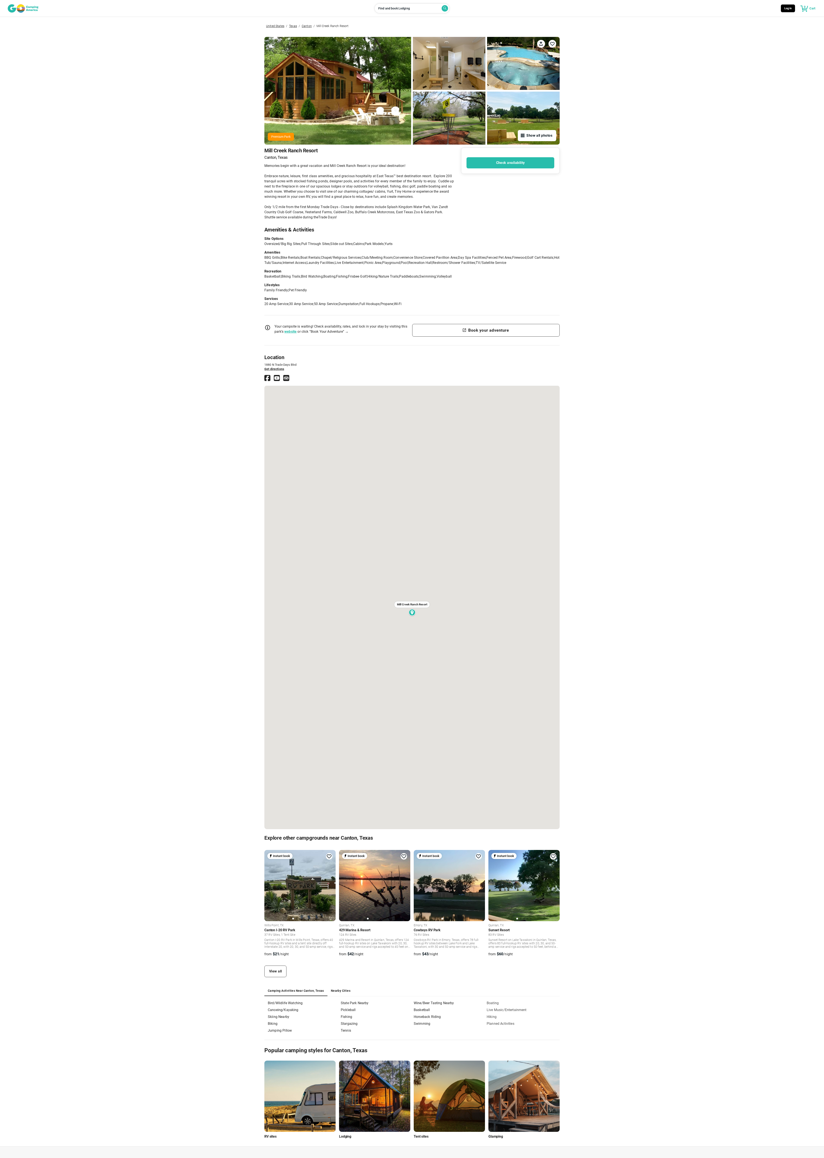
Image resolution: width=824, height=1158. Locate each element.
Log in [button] (788, 8)
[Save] (552, 44)
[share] (541, 43)
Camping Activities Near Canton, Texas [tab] (296, 990)
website (290, 332)
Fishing (346, 1017)
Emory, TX (420, 925)
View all (275, 971)
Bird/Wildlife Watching (285, 1003)
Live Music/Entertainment (507, 1010)
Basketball (422, 1010)
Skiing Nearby (278, 1017)
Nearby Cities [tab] (340, 990)
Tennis (346, 1030)
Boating (493, 1003)
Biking (272, 1024)
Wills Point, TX (274, 925)
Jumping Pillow (280, 1030)
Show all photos (539, 135)
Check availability (510, 163)
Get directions (274, 369)
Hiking (492, 1017)
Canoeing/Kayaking (283, 1010)
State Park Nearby (355, 1003)
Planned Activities (500, 1024)
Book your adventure (488, 330)
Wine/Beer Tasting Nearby (434, 1003)
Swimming (422, 1024)
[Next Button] (331, 885)
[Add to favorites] (329, 856)
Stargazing (349, 1024)
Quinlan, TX (346, 925)
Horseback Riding (427, 1017)
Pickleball (348, 1010)
